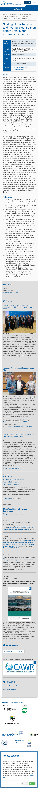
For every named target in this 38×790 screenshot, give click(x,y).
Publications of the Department (13, 651)
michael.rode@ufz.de (20, 67)
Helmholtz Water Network (10, 686)
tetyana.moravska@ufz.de (12, 292)
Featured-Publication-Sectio (12, 548)
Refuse (24, 784)
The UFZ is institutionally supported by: (13, 702)
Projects (25, 16)
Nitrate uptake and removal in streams (15, 18)
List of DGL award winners (12, 468)
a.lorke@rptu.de (19, 70)
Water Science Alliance (9, 689)
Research (19, 9)
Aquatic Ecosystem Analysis (12, 16)
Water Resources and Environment (21, 14)
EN (29, 2)
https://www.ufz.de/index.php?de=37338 (16, 422)
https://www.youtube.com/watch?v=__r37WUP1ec (18, 426)
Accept (32, 784)
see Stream (8, 498)
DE (26, 2)
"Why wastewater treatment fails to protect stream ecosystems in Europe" (18, 560)
